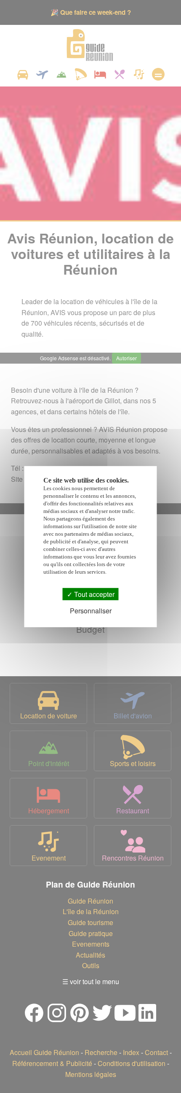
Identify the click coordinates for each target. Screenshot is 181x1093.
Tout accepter (93, 594)
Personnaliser (91, 610)
